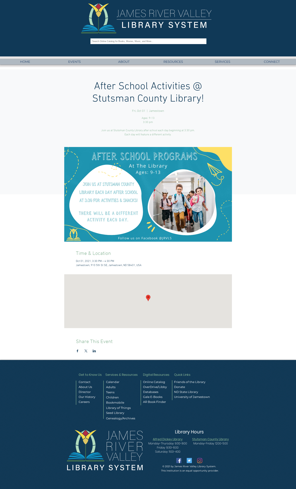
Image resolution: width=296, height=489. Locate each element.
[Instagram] (199, 460)
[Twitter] (189, 460)
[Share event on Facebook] (77, 351)
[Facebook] (178, 460)
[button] (222, 61)
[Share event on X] (86, 351)
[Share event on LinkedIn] (94, 351)
